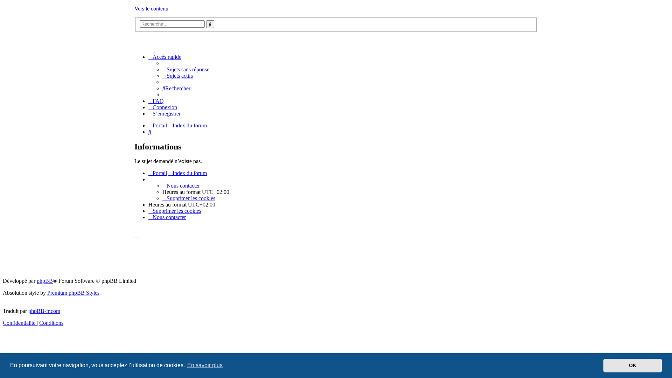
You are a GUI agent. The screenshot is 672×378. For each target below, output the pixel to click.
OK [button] (632, 365)
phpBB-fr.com (44, 311)
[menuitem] (185, 69)
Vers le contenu (151, 9)
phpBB (45, 281)
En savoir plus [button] (205, 365)
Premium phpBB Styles (73, 293)
